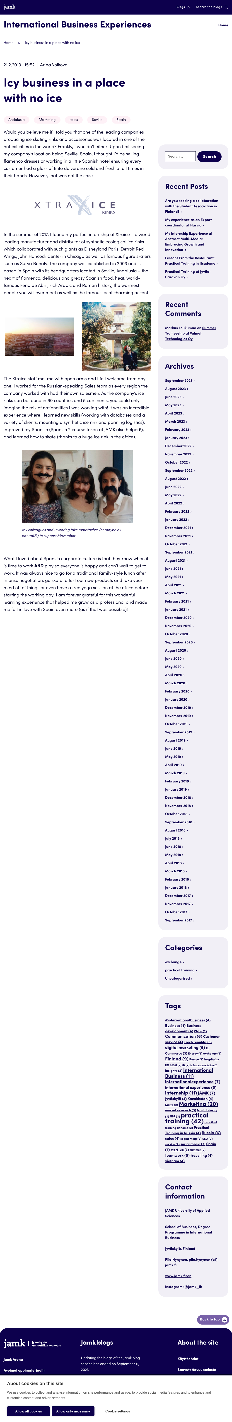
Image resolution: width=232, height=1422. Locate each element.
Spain (121, 120)
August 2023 (175, 389)
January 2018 (176, 888)
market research (180, 1110)
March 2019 (175, 773)
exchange (173, 962)
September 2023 (179, 381)
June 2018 (173, 847)
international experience (191, 1088)
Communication (183, 1037)
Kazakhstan (200, 1099)
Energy (195, 1053)
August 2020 (175, 651)
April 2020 (173, 675)
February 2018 (177, 880)
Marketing (47, 120)
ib (186, 1065)
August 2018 (175, 831)
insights (173, 1071)
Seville (97, 120)
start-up (180, 1150)
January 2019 (176, 790)
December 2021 (178, 528)
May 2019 (173, 757)
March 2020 (175, 683)
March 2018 (175, 872)
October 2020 (176, 634)
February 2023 (177, 430)
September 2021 (178, 553)
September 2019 (178, 733)
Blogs (181, 7)
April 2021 (173, 585)
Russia (211, 1134)
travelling (202, 1156)
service (172, 1144)
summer (197, 1150)
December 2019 (178, 708)
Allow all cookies (28, 1411)
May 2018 (173, 855)
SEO (207, 1139)
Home (223, 25)
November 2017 (178, 904)
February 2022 (177, 512)
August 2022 (175, 479)
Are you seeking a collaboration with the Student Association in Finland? (191, 206)
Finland (176, 1059)
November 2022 (178, 455)
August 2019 (175, 741)
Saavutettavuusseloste (197, 1370)
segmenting (190, 1139)
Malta (171, 1105)
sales (74, 120)
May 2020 (173, 667)
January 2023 (176, 438)
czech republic (198, 1042)
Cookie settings (117, 1411)
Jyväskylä (176, 1099)
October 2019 (176, 724)
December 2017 (178, 896)
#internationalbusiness (188, 1020)
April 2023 (173, 414)
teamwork (177, 1156)
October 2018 (176, 814)
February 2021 (177, 602)
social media (193, 1144)
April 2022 (173, 504)
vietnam (175, 1161)
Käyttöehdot (188, 1359)
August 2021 (175, 561)
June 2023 (173, 397)
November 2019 (178, 716)
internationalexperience (192, 1082)
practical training (180, 971)
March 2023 (175, 422)
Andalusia (16, 120)
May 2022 (173, 495)
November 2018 (178, 806)
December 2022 (178, 446)
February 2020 (177, 692)
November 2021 (178, 536)
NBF (175, 1116)
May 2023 (173, 405)
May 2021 (173, 577)
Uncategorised (177, 979)
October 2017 (176, 912)
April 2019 (173, 765)
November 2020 (178, 626)
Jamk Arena (13, 1360)
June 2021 (173, 569)
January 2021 (176, 610)
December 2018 (178, 798)
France (196, 1059)
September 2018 (178, 822)
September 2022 (179, 471)
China (200, 1031)
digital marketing (185, 1048)
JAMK (206, 1094)
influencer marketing (203, 1065)
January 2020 (176, 700)
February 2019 (177, 782)
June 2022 (173, 487)
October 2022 (176, 463)
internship (181, 1093)
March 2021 (175, 594)
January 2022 (176, 520)
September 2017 (178, 921)
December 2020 (178, 618)
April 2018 (173, 863)
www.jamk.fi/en (178, 1276)
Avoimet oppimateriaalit (24, 1371)
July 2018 (172, 839)
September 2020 (179, 643)
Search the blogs (209, 7)
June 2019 (173, 749)
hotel (175, 1065)
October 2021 (176, 544)
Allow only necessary (73, 1411)
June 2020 (173, 659)
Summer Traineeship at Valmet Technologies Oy (190, 334)
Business (175, 1026)
